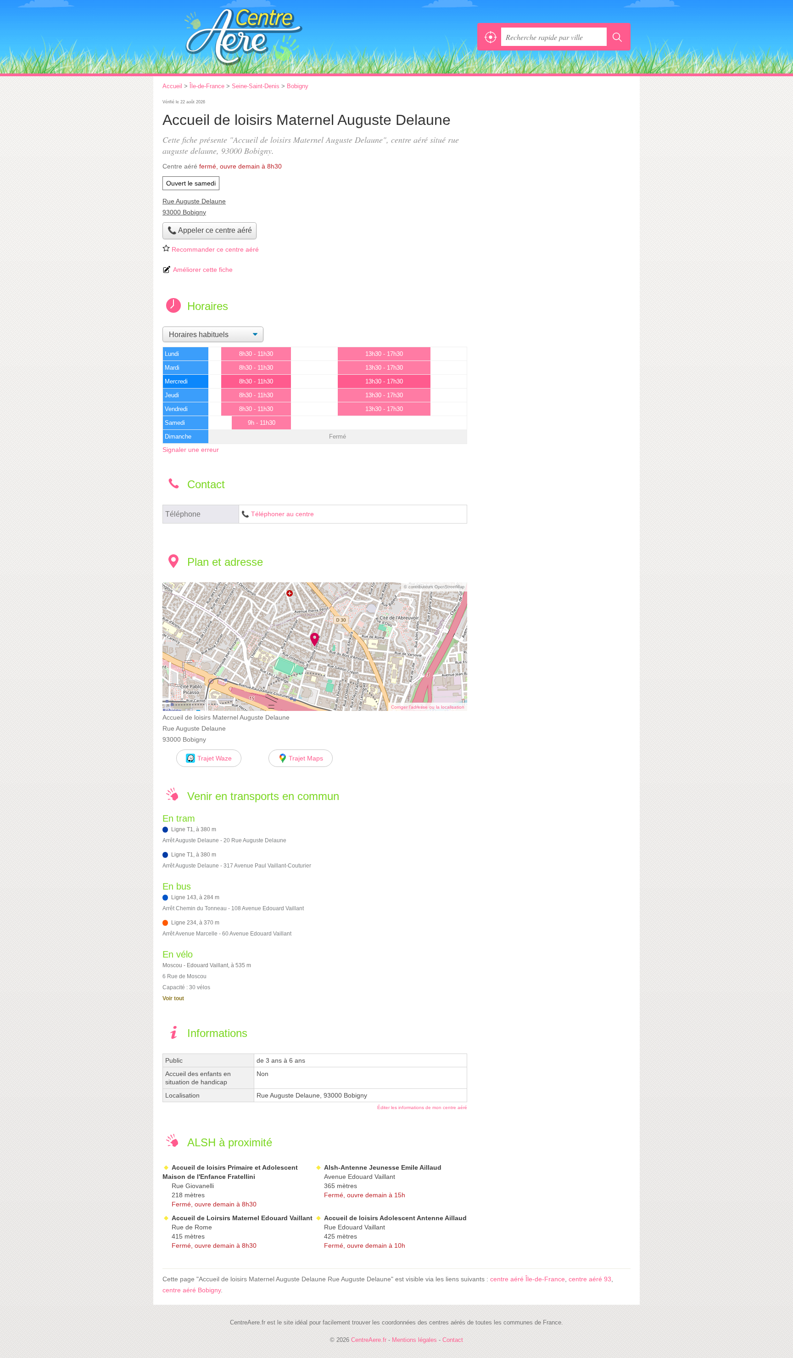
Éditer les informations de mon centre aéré (422, 1107)
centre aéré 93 (590, 1279)
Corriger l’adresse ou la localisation (427, 707)
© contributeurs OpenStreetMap (434, 587)
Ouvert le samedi (191, 183)
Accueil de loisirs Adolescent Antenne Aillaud (395, 1218)
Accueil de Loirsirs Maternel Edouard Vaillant (242, 1218)
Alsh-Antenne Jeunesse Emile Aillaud (382, 1167)
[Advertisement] (553, 161)
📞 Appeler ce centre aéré (210, 230)
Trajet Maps (306, 758)
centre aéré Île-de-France (527, 1279)
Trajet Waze (214, 758)
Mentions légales (414, 1339)
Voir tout (173, 998)
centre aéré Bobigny (191, 1290)
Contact (452, 1339)
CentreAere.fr (263, 36)
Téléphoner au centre (282, 514)
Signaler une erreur (190, 449)
